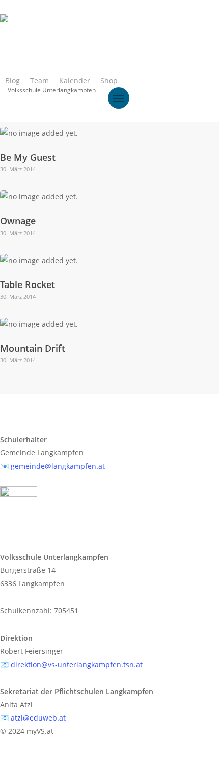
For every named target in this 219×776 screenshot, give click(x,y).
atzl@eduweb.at (38, 718)
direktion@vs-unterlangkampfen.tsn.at (77, 664)
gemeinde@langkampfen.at (58, 466)
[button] (118, 98)
